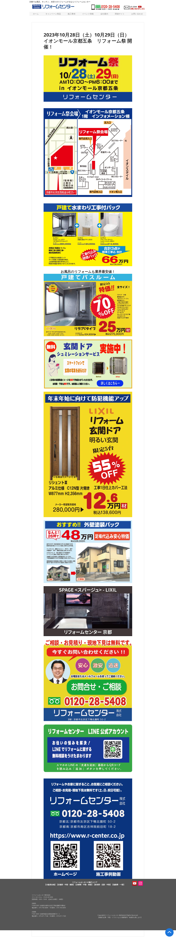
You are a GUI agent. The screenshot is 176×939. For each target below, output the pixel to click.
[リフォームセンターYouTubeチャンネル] (134, 883)
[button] (119, 14)
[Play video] (88, 611)
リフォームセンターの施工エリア (84, 882)
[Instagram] (140, 883)
